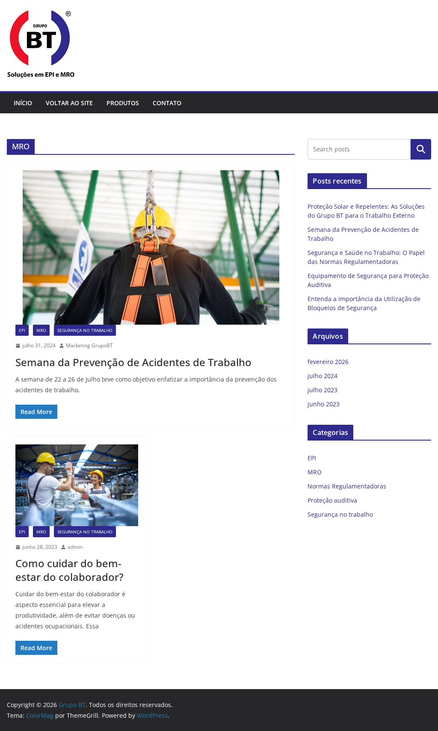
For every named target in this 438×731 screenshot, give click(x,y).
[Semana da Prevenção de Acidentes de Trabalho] (150, 247)
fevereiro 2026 (328, 362)
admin (75, 546)
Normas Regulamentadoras (347, 486)
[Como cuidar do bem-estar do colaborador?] (76, 485)
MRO (41, 330)
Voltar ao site (69, 103)
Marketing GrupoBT (89, 345)
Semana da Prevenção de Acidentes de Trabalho (133, 362)
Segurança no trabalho (84, 330)
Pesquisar (421, 149)
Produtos (123, 103)
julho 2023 (322, 390)
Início (23, 103)
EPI (22, 330)
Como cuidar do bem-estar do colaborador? (69, 569)
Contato (167, 103)
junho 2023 (324, 404)
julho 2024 (322, 376)
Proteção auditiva (332, 500)
